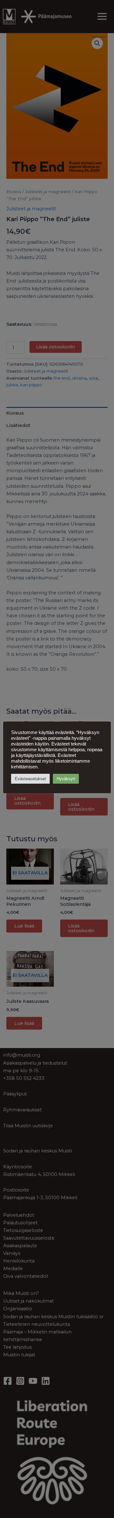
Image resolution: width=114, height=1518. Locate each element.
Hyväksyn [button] (66, 778)
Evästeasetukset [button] (30, 778)
